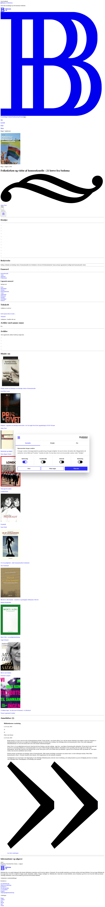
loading (3, 210)
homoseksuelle (4, 273)
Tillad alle (76, 468)
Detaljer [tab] (52, 443)
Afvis (28, 468)
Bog (2, 207)
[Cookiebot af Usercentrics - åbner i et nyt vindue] (80, 437)
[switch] (43, 462)
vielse (2, 275)
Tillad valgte (52, 468)
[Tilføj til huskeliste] (3, 214)
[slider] (52, 150)
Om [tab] (77, 443)
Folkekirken (4, 278)
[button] (52, 863)
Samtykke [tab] (28, 443)
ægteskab (3, 276)
